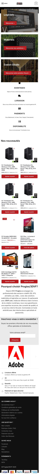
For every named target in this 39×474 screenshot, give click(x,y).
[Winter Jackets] (19, 70)
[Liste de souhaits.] (14, 148)
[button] (36, 3)
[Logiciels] (19, 20)
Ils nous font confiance (9, 418)
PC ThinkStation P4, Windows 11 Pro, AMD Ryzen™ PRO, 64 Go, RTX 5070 (28, 167)
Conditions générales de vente (11, 407)
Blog (3, 449)
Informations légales (8, 415)
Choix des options (29, 247)
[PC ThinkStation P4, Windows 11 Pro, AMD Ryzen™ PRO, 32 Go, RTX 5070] (10, 189)
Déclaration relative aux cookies (12, 412)
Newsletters (5, 452)
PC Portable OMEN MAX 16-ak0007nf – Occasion (9, 237)
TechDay (4, 460)
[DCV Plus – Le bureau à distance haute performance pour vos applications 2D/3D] (29, 225)
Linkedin (4, 446)
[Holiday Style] (19, 45)
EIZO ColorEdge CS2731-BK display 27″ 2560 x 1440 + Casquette (9, 273)
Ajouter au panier (10, 176)
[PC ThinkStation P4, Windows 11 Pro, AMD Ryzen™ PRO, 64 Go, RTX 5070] (29, 154)
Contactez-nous (7, 431)
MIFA (3, 462)
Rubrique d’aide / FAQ (9, 428)
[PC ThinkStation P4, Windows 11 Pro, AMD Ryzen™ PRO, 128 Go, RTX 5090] (10, 154)
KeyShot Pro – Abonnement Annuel (26, 272)
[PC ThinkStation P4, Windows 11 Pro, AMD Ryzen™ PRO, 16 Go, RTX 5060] (29, 189)
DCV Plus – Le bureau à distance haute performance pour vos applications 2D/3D (27, 239)
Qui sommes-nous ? (8, 405)
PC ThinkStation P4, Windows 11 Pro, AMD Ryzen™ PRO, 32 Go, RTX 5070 (9, 203)
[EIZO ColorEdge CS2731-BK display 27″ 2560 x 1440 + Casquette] (10, 261)
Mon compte (6, 426)
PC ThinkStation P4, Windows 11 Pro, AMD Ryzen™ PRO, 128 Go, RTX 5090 (9, 167)
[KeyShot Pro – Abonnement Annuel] (29, 261)
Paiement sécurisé (7, 433)
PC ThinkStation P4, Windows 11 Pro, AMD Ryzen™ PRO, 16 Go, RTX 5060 (28, 203)
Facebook (5, 444)
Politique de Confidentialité (10, 410)
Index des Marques (8, 436)
